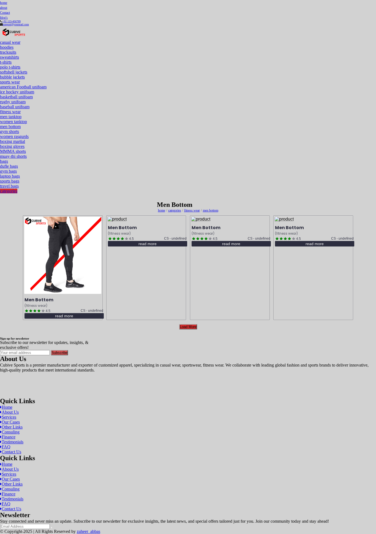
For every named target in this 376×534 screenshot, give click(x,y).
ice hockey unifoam (17, 92)
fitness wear (10, 111)
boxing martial (12, 141)
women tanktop (13, 121)
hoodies (6, 47)
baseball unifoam (14, 106)
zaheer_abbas (88, 531)
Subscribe (59, 353)
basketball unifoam (16, 96)
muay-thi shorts (13, 156)
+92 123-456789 (11, 21)
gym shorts (9, 131)
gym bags (8, 171)
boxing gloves (12, 146)
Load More (188, 327)
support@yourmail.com (16, 24)
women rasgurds (14, 136)
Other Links (12, 427)
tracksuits (8, 52)
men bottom (10, 126)
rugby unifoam (13, 101)
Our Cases (11, 422)
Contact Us (11, 451)
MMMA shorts (13, 151)
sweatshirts (9, 57)
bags (4, 161)
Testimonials (12, 442)
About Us (10, 412)
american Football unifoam (23, 87)
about (3, 8)
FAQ (6, 446)
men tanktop (10, 116)
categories (8, 191)
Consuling (11, 432)
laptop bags (10, 176)
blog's (4, 18)
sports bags (9, 181)
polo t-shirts (10, 67)
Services (9, 417)
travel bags (9, 186)
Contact (5, 13)
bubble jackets (12, 77)
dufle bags (9, 166)
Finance (8, 437)
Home (7, 407)
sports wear (10, 82)
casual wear (10, 42)
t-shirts (6, 62)
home (3, 3)
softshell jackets (13, 72)
